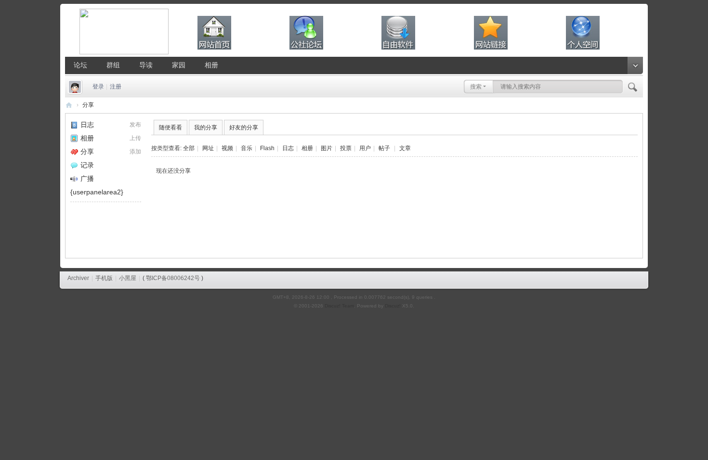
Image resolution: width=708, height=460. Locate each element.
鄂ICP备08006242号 (173, 278)
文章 (405, 148)
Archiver (78, 278)
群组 (113, 65)
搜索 (476, 86)
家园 (178, 65)
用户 (365, 148)
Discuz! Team (339, 305)
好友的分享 (243, 127)
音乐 (246, 148)
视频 (227, 148)
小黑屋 (127, 278)
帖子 (384, 148)
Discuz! (393, 305)
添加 (135, 151)
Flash (267, 148)
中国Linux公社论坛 (69, 105)
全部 (189, 148)
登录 (98, 86)
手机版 (104, 278)
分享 (88, 105)
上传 (135, 138)
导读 (146, 65)
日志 (87, 124)
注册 (115, 86)
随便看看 (170, 127)
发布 (135, 124)
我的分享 (205, 127)
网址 (208, 148)
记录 (87, 165)
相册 (211, 65)
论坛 (80, 65)
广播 (87, 178)
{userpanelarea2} (96, 192)
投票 (346, 148)
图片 (326, 148)
